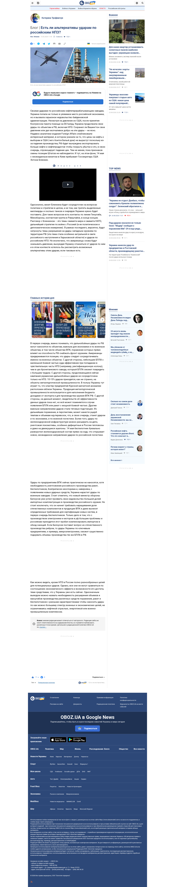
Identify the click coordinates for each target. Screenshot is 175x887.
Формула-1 (84, 764)
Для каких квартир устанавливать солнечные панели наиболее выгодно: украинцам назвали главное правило (126, 50)
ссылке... (43, 627)
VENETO (102, 8)
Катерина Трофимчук (52, 18)
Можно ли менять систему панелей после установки (125, 58)
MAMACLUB (71, 801)
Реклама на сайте (56, 704)
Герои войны (55, 8)
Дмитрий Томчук (116, 408)
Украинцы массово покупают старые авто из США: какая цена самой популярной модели (120, 99)
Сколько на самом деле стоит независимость (121, 402)
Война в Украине (68, 8)
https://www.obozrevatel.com (109, 820)
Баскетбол (61, 764)
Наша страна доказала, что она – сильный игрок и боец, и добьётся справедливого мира (127, 211)
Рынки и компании (57, 794)
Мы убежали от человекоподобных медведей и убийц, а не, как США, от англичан (121, 350)
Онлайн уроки (69, 771)
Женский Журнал (86, 809)
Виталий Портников (117, 340)
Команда (76, 697)
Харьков (59, 756)
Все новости (139, 749)
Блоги (106, 749)
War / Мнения (34, 37)
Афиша (52, 809)
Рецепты (53, 786)
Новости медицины (57, 801)
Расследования (96, 749)
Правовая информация (105, 697)
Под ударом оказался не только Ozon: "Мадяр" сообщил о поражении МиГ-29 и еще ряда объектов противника (125, 226)
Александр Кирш (116, 356)
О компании (54, 697)
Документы (77, 704)
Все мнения (116, 460)
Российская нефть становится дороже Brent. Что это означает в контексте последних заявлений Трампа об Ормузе (122, 433)
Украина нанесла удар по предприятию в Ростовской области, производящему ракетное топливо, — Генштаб (126, 248)
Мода (76, 809)
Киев (52, 756)
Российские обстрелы (116, 8)
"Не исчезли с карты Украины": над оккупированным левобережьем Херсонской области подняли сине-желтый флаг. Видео (120, 73)
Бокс (76, 764)
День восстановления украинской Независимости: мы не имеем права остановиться (121, 417)
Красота (69, 809)
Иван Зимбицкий (116, 453)
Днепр (76, 756)
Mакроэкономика (72, 794)
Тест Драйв (54, 779)
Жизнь (78, 749)
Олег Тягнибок (115, 424)
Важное (113, 15)
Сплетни (60, 809)
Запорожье (68, 756)
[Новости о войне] (82, 683)
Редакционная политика (46, 682)
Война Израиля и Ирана (87, 8)
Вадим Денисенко (117, 440)
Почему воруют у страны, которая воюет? (122, 448)
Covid (79, 801)
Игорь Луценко (116, 324)
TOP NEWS (115, 168)
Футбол (52, 764)
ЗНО (83, 771)
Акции (76, 779)
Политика (49, 749)
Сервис (83, 779)
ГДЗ (51, 771)
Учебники (58, 771)
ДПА (78, 771)
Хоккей (69, 764)
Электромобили (66, 779)
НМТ (89, 771)
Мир (62, 749)
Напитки (62, 786)
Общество (123, 749)
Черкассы (84, 756)
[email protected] (57, 869)
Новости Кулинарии (74, 786)
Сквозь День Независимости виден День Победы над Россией (121, 318)
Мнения (113, 309)
